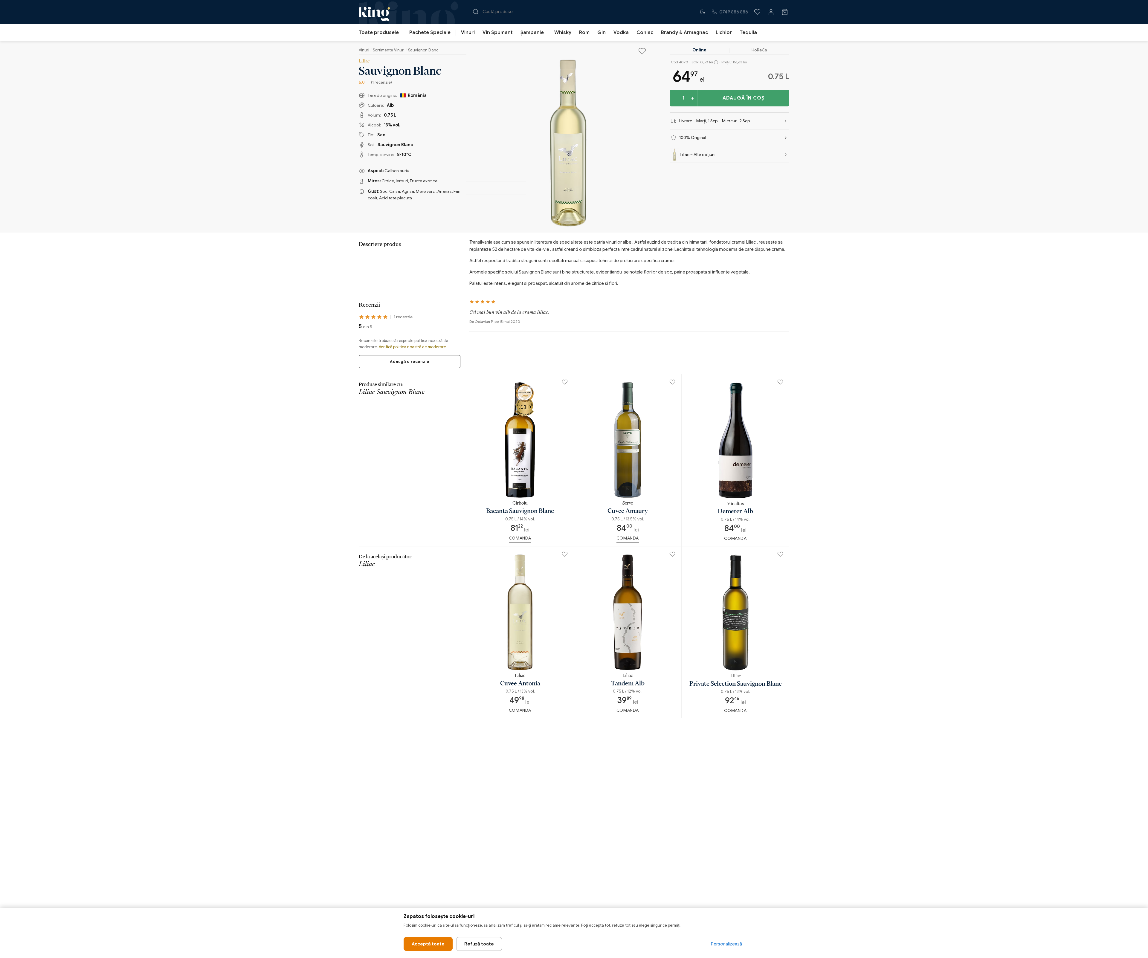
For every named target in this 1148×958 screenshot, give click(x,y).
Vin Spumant (498, 33)
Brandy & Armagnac (684, 33)
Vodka (621, 33)
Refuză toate (479, 944)
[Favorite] (757, 11)
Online (699, 50)
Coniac (644, 33)
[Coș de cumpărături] (784, 11)
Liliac (364, 61)
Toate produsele (379, 33)
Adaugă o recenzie (409, 361)
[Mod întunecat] (702, 12)
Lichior (724, 33)
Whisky (562, 33)
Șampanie (532, 33)
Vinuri (468, 33)
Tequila (748, 33)
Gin (601, 33)
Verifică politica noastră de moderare (412, 346)
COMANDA (520, 538)
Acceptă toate (428, 944)
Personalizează (726, 944)
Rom (584, 33)
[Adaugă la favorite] (642, 51)
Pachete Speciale (430, 33)
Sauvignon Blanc (423, 50)
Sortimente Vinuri (388, 50)
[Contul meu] (771, 11)
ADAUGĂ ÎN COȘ (743, 98)
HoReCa (759, 50)
